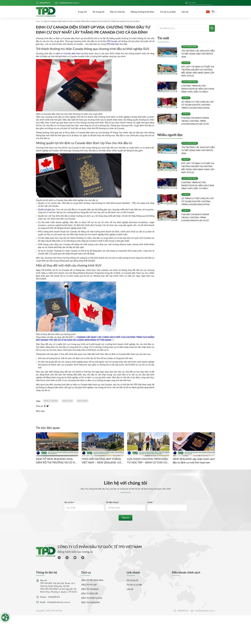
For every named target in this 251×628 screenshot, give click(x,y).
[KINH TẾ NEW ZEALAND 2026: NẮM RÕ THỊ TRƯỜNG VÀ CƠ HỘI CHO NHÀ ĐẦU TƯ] (57, 444)
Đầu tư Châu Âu (117, 11)
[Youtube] (74, 557)
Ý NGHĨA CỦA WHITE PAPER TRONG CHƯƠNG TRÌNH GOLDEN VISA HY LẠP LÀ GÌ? (195, 121)
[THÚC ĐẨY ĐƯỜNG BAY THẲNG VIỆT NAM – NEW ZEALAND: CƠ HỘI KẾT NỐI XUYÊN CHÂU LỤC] (103, 444)
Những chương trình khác (142, 11)
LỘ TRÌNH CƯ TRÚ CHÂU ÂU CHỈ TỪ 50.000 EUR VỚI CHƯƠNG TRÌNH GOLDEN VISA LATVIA (197, 104)
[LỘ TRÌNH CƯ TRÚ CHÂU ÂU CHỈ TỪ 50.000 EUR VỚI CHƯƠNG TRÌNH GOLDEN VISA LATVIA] (168, 103)
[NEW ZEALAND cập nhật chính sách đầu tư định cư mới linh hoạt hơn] (194, 444)
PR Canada (112, 41)
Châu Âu (186, 62)
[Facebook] (44, 406)
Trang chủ (82, 11)
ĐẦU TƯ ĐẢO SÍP (89, 594)
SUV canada (82, 401)
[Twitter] (48, 406)
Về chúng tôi (98, 11)
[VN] (208, 11)
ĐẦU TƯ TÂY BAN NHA (92, 580)
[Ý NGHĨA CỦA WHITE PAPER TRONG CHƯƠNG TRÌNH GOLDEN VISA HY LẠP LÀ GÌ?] (168, 119)
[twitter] (82, 557)
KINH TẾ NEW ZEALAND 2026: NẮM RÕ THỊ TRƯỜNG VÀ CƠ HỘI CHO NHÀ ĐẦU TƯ (57, 460)
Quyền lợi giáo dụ (46, 210)
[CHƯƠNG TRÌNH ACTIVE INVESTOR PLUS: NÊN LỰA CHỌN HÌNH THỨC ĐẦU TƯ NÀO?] (168, 87)
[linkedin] (67, 557)
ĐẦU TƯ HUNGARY (90, 602)
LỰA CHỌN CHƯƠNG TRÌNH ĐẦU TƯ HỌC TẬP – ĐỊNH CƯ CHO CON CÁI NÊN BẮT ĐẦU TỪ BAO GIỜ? (148, 460)
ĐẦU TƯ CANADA (90, 589)
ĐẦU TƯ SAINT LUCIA (91, 598)
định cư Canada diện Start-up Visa (72, 54)
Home (38, 21)
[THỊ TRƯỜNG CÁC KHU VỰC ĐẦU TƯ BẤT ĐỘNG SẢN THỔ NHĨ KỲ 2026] (168, 52)
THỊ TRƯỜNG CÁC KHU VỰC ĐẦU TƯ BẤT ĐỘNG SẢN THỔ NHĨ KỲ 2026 (198, 53)
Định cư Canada (50, 401)
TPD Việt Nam (112, 44)
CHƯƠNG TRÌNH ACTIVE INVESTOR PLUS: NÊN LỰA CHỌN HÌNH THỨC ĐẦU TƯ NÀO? (197, 88)
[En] (213, 11)
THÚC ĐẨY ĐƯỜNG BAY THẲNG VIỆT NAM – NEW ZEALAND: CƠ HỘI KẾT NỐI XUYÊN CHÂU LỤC (101, 460)
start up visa (67, 401)
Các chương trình (189, 46)
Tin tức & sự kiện (168, 11)
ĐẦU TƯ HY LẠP (89, 585)
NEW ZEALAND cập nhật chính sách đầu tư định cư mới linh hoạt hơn (194, 460)
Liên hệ (185, 11)
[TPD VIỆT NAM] (46, 12)
